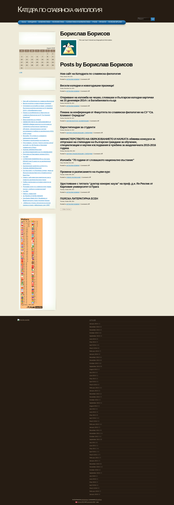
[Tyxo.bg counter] (23, 320)
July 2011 (92, 442)
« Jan (20, 72)
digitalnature (84, 499)
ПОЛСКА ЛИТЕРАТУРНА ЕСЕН (79, 198)
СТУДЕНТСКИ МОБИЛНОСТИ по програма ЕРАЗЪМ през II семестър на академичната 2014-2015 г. (37, 161)
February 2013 (94, 388)
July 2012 (92, 409)
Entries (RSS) (81, 502)
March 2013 (93, 385)
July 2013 (92, 372)
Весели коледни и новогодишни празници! (87, 85)
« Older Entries (66, 209)
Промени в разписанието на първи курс (85, 171)
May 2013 (92, 378)
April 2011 (92, 451)
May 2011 (92, 448)
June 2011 (92, 445)
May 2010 (92, 482)
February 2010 (94, 491)
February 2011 (94, 458)
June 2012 (92, 412)
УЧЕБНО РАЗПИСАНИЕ (73, 177)
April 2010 (92, 485)
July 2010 (92, 476)
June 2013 (92, 375)
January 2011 (93, 461)
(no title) (25, 156)
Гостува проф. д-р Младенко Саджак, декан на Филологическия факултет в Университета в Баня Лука (38, 173)
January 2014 (93, 354)
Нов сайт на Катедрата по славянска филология (90, 73)
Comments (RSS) (91, 502)
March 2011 (93, 455)
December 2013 (94, 357)
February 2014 (94, 351)
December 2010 (94, 464)
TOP (97, 502)
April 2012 (92, 418)
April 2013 (92, 381)
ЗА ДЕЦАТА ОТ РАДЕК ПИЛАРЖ (33, 196)
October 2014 (93, 333)
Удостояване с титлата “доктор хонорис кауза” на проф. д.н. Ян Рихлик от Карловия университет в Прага (106, 185)
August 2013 (93, 369)
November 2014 (94, 330)
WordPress (99, 499)
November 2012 (94, 397)
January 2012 (93, 427)
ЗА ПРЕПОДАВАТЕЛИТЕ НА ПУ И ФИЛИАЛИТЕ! (37, 152)
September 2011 (94, 439)
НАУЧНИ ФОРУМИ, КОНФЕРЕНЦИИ (77, 121)
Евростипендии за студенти (77, 127)
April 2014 (92, 345)
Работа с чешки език (29, 193)
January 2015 (93, 324)
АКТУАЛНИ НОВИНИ (72, 79)
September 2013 (94, 366)
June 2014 (92, 339)
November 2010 (94, 467)
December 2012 (94, 394)
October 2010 (93, 470)
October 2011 (93, 436)
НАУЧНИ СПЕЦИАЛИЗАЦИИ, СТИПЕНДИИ (79, 133)
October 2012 (93, 400)
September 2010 (94, 473)
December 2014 (94, 327)
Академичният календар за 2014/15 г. (35, 166)
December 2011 (94, 430)
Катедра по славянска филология (60, 9)
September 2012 (94, 403)
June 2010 (92, 479)
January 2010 (93, 494)
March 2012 (93, 421)
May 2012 (92, 415)
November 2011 (94, 433)
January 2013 (93, 391)
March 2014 (93, 348)
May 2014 (92, 342)
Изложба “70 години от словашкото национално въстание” (97, 160)
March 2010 (93, 488)
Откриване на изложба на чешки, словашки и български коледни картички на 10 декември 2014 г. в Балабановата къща (107, 99)
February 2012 (94, 424)
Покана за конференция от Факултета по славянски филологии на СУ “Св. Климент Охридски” (106, 114)
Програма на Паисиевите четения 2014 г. (36, 154)
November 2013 (94, 360)
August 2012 (93, 406)
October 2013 (93, 363)
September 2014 (94, 336)
